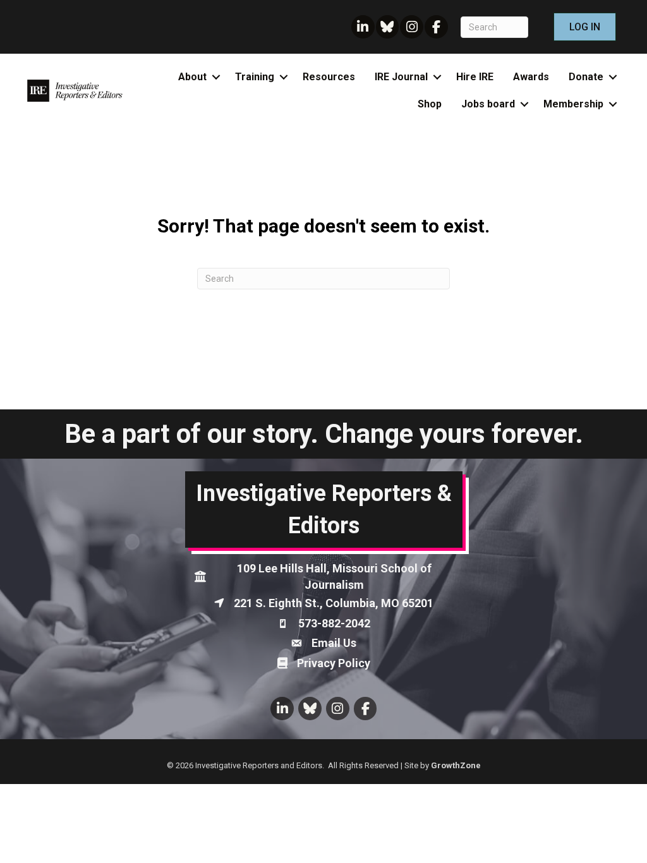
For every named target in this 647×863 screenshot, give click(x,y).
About (192, 77)
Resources (329, 77)
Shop (430, 104)
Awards (531, 77)
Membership (573, 104)
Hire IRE (474, 77)
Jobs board (488, 104)
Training (254, 77)
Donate (586, 77)
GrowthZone (456, 765)
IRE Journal (401, 77)
